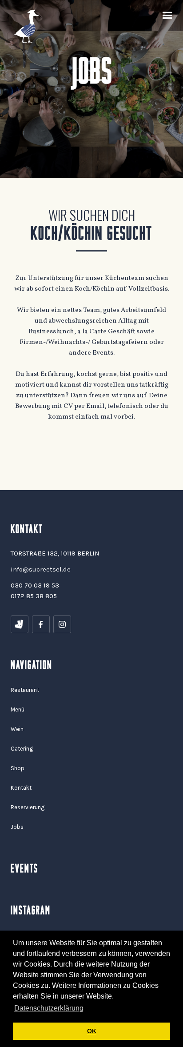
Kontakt (21, 787)
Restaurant (25, 690)
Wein (17, 729)
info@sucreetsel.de (41, 569)
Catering (22, 748)
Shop (17, 768)
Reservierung (27, 807)
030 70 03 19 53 (35, 585)
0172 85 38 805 (34, 596)
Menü (17, 709)
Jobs (17, 826)
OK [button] (91, 1031)
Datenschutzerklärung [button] (49, 1008)
